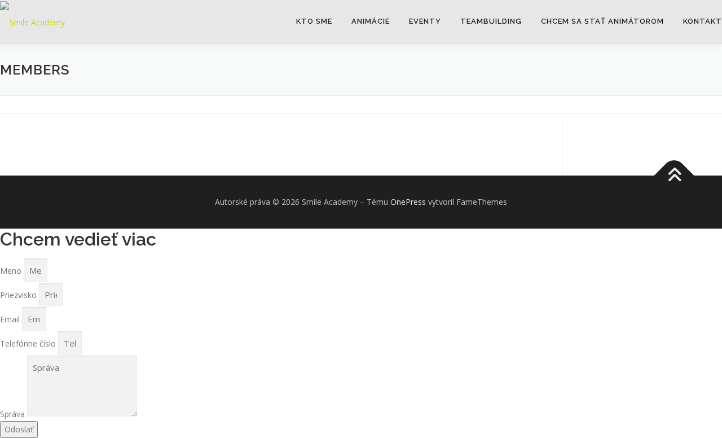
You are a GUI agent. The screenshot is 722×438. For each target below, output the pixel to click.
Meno (12, 270)
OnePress (408, 201)
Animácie (370, 21)
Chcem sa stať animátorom (602, 21)
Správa (13, 414)
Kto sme (314, 21)
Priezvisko (19, 295)
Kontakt (702, 21)
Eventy (425, 21)
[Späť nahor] (674, 176)
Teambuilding (491, 21)
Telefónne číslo (29, 343)
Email (11, 319)
